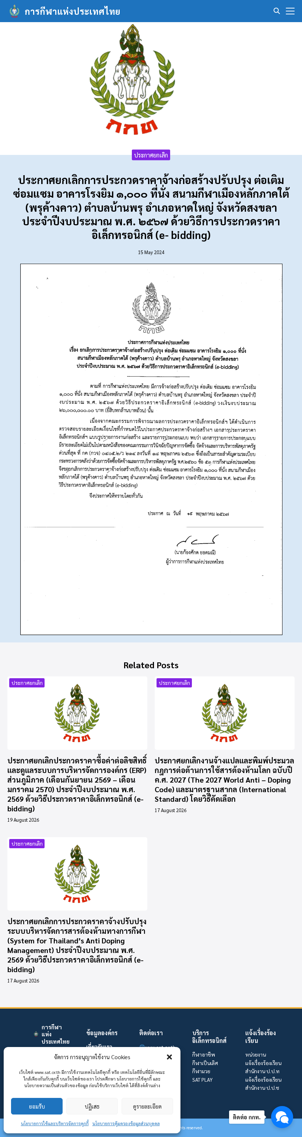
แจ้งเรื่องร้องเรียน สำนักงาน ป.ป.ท (263, 1067)
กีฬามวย (201, 1071)
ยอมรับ (37, 1106)
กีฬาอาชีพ (203, 1054)
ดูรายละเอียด (147, 1106)
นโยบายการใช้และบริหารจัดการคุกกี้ (55, 1123)
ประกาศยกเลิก (151, 155)
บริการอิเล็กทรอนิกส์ (209, 1036)
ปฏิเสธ (92, 1106)
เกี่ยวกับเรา (99, 1046)
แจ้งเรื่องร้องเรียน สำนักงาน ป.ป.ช (263, 1083)
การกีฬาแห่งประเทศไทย (72, 11)
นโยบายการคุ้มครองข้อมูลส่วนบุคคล (126, 1123)
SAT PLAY (202, 1079)
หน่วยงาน (255, 1054)
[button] (169, 1057)
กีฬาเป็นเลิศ (205, 1063)
